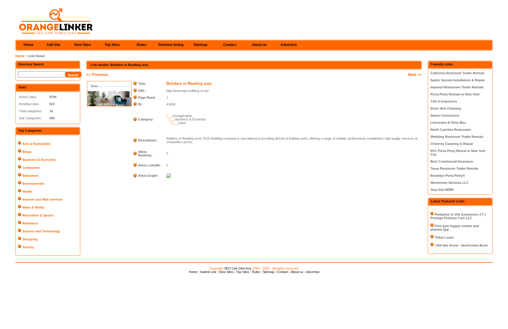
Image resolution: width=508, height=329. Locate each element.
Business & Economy (39, 159)
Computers (31, 167)
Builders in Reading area (188, 83)
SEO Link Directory (238, 268)
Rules (141, 45)
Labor (182, 123)
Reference (30, 223)
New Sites (82, 45)
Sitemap (200, 45)
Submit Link (208, 272)
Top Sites (112, 45)
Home (29, 45)
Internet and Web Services (42, 199)
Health (27, 191)
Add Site (53, 45)
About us (259, 45)
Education (30, 175)
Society (28, 247)
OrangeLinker (182, 116)
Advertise (288, 45)
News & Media (33, 207)
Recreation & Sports (38, 215)
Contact (229, 45)
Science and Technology (41, 231)
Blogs (26, 151)
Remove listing (170, 45)
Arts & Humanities (36, 144)
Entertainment (33, 183)
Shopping (30, 239)
